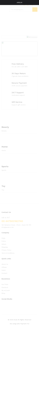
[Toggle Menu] (2, 2)
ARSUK (19, 2)
